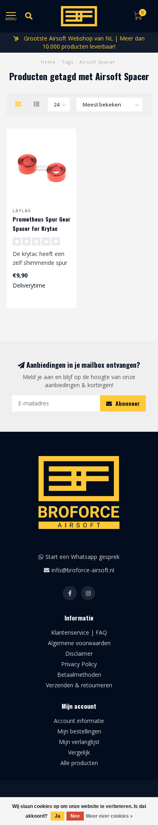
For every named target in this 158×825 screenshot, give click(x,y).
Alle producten (79, 763)
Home (48, 62)
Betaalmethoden (79, 674)
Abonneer (127, 403)
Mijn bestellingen (79, 731)
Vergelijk (79, 752)
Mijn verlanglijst (79, 742)
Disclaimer (79, 653)
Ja (57, 816)
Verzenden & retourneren (79, 685)
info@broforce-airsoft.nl (82, 570)
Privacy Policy (79, 664)
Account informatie (79, 721)
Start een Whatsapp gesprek (82, 557)
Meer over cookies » (109, 816)
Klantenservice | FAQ (79, 632)
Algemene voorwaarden (79, 643)
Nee (75, 816)
